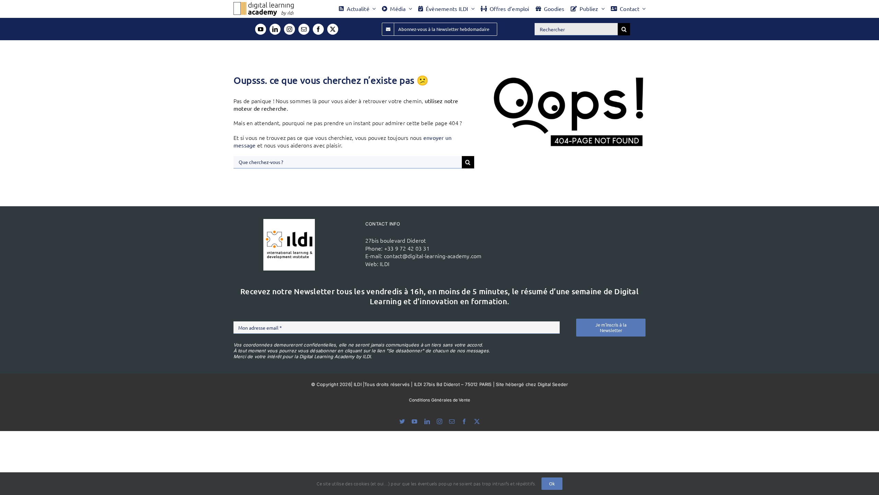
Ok (552, 483)
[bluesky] (402, 421)
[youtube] (260, 29)
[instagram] (289, 29)
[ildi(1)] (289, 222)
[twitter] (332, 29)
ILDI (384, 263)
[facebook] (318, 29)
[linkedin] (275, 29)
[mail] (303, 29)
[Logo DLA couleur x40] (263, 5)
